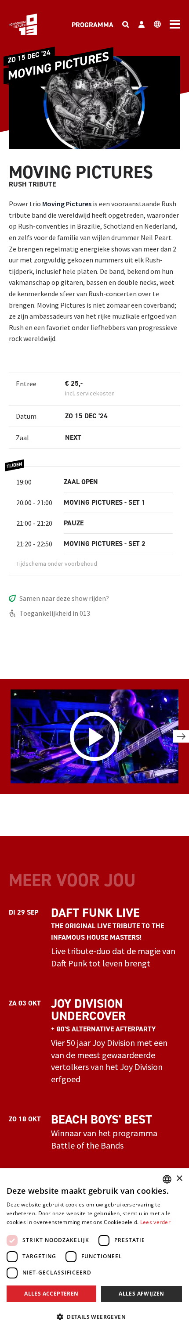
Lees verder (155, 1222)
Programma (92, 24)
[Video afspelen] (94, 736)
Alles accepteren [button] (51, 1293)
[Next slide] (181, 736)
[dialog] (94, 1250)
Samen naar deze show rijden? (64, 598)
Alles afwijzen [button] (141, 1293)
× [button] (179, 1178)
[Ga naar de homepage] (23, 24)
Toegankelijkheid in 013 (54, 613)
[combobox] (167, 1179)
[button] (94, 1316)
